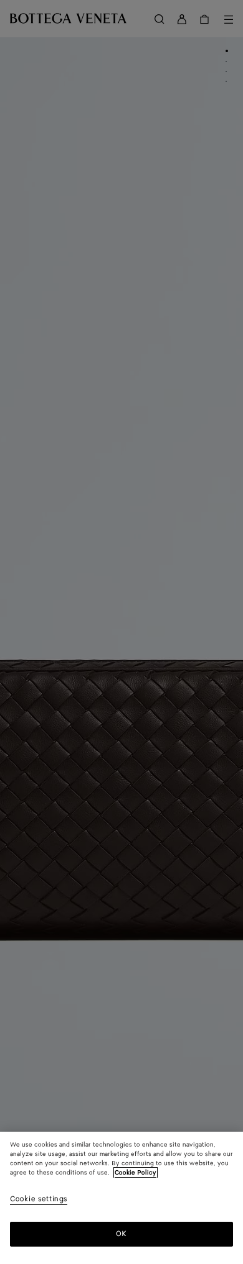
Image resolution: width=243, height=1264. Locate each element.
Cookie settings (38, 1199)
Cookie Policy (135, 1172)
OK (121, 1234)
